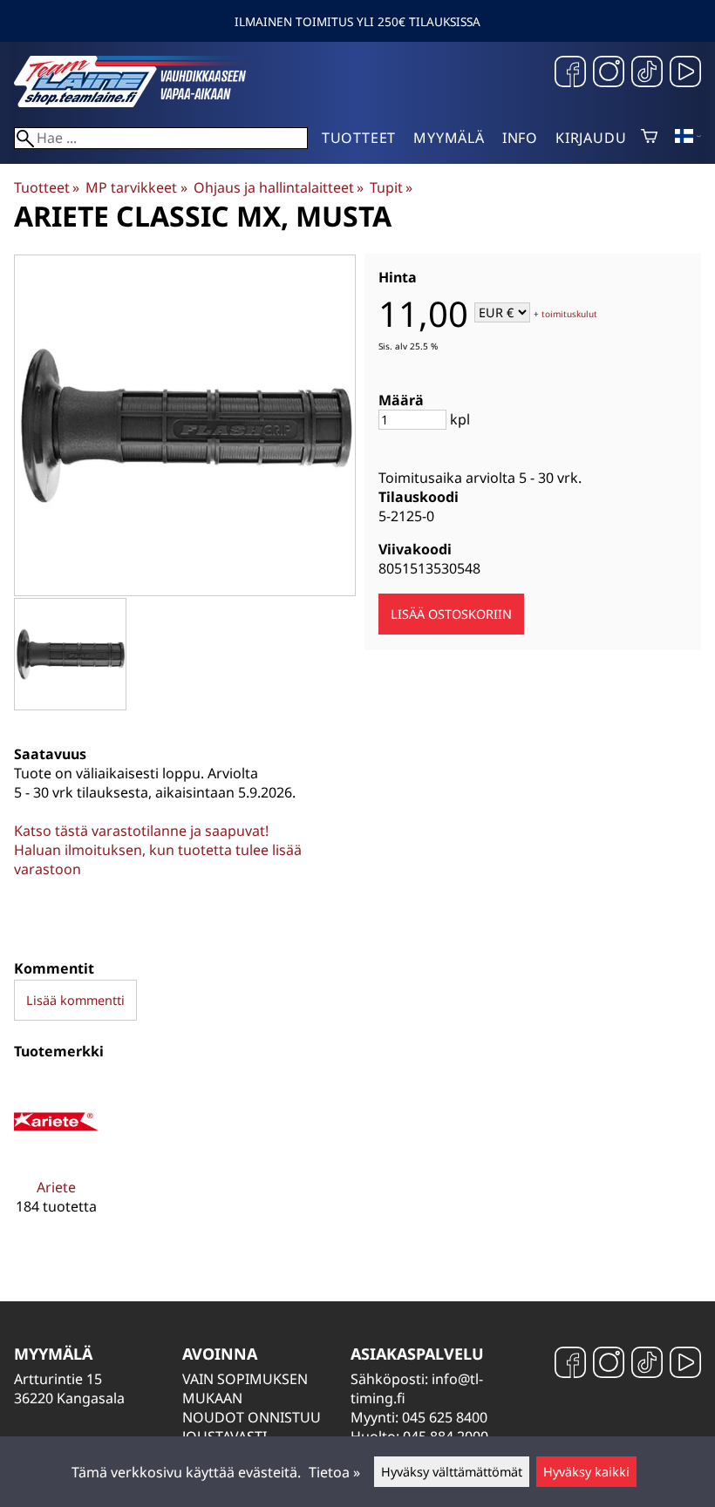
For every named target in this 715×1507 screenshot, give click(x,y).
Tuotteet (359, 137)
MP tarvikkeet (136, 187)
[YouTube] (685, 74)
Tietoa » (334, 1472)
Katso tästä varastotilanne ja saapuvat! (141, 830)
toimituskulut (569, 314)
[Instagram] (608, 74)
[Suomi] (688, 137)
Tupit (391, 187)
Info (520, 137)
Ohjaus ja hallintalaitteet (279, 187)
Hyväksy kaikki (586, 1471)
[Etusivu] (145, 102)
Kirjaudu (590, 137)
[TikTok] (647, 74)
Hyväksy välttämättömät (451, 1471)
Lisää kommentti (75, 1000)
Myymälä (449, 137)
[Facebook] (570, 74)
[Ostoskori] (649, 137)
